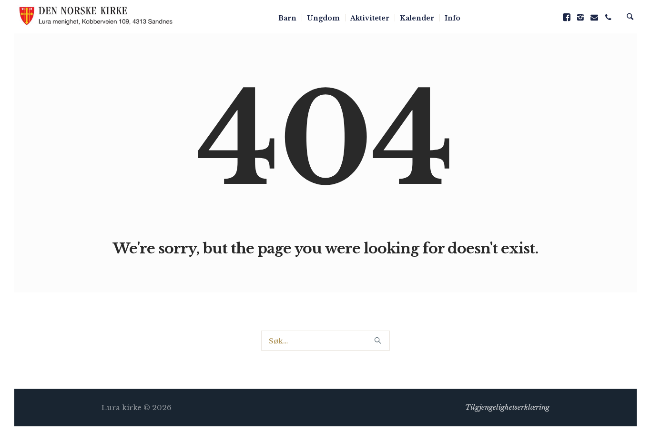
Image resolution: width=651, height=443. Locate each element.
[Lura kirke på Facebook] (566, 17)
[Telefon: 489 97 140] (608, 17)
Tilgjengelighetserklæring (507, 407)
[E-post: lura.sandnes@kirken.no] (594, 17)
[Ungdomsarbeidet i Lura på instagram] (580, 17)
